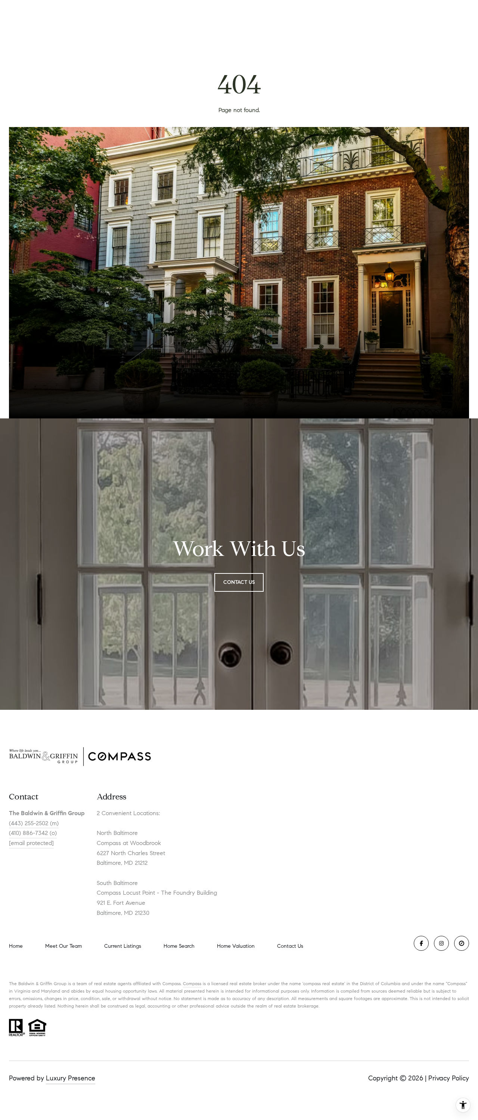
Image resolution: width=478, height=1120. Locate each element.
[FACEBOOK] (421, 943)
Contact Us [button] (239, 582)
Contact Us (290, 946)
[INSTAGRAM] (441, 943)
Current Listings (122, 946)
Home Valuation (236, 946)
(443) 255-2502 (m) (34, 823)
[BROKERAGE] (461, 943)
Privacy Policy (448, 1078)
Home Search (179, 946)
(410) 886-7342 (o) (33, 832)
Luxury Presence (70, 1078)
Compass (192, 983)
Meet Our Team (63, 946)
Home (16, 946)
